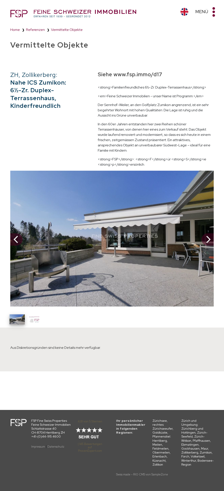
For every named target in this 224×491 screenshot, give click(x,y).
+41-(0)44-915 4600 (46, 436)
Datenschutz (55, 446)
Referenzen (35, 29)
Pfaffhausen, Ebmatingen (196, 443)
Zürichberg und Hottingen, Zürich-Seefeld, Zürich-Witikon (194, 435)
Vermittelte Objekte (67, 29)
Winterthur (188, 461)
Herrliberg (159, 441)
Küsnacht (159, 461)
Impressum (38, 446)
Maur (204, 448)
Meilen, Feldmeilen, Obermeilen (161, 448)
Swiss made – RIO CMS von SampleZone (142, 474)
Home (15, 29)
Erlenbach (159, 456)
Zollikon (157, 464)
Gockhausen (190, 448)
